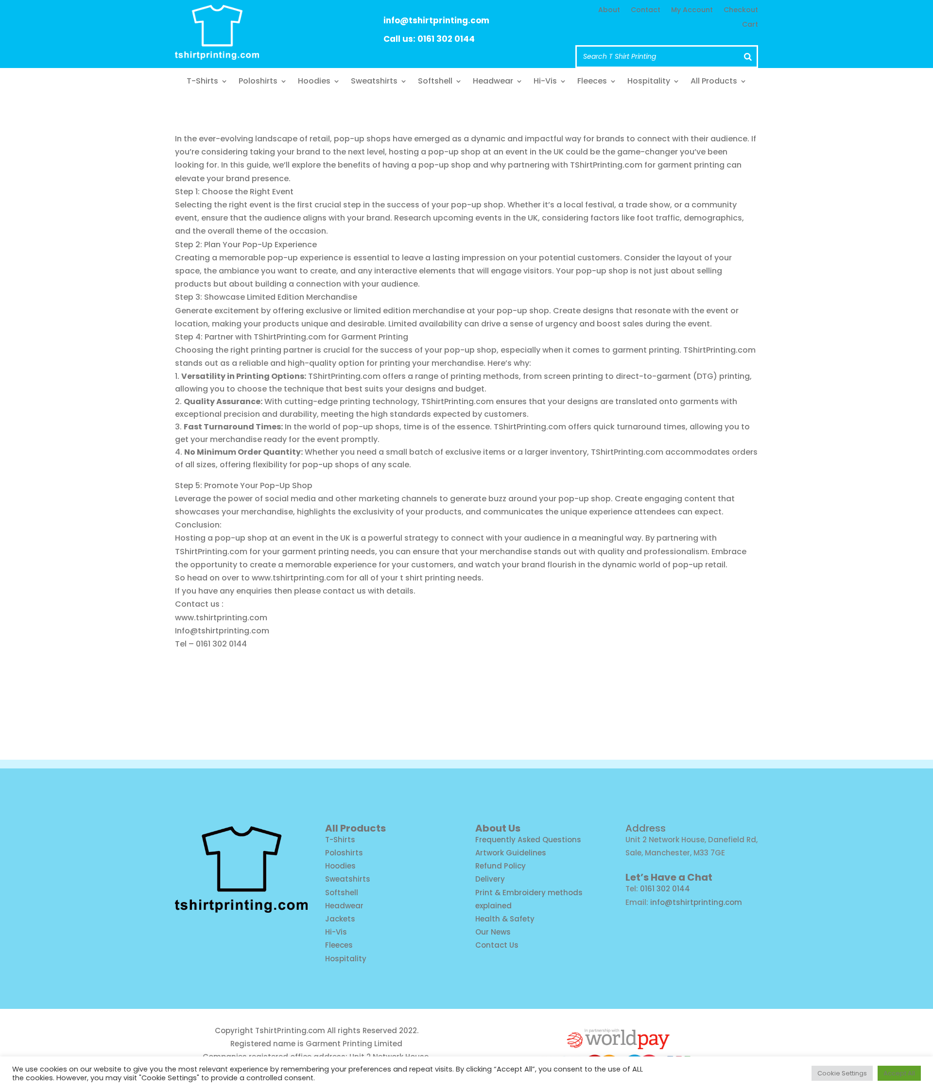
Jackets (340, 919)
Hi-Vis (545, 82)
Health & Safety (505, 919)
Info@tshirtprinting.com (222, 630)
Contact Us (496, 945)
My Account (692, 10)
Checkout (741, 10)
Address (645, 828)
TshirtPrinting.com (290, 1030)
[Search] (748, 57)
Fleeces (592, 82)
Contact (645, 10)
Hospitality (648, 82)
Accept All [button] (899, 1073)
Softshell (435, 82)
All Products (714, 82)
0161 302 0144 (665, 889)
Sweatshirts (374, 82)
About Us (497, 828)
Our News (493, 932)
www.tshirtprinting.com (298, 577)
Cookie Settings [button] (842, 1073)
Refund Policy (500, 866)
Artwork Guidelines (510, 853)
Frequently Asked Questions (528, 840)
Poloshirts (258, 82)
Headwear (493, 82)
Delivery (490, 879)
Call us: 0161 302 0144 (429, 39)
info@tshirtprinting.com (436, 20)
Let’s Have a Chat (668, 877)
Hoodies (314, 82)
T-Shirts (202, 82)
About (609, 10)
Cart (750, 25)
